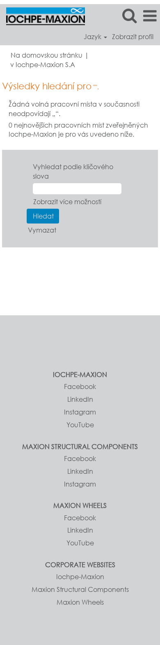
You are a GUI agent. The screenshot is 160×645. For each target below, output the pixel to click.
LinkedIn (80, 399)
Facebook (80, 386)
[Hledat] (129, 15)
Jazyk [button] (93, 36)
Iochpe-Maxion (80, 576)
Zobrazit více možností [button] (67, 201)
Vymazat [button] (42, 230)
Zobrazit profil (132, 36)
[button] (149, 16)
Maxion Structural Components (80, 589)
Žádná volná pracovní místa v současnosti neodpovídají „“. (74, 109)
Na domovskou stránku (46, 55)
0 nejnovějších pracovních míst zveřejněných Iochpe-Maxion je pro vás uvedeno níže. (78, 130)
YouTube (80, 424)
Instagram (80, 412)
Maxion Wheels (80, 602)
